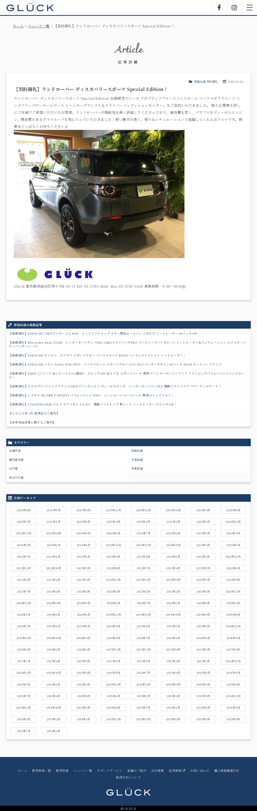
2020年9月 (84, 603)
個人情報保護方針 (226, 770)
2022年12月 (233, 556)
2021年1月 (203, 591)
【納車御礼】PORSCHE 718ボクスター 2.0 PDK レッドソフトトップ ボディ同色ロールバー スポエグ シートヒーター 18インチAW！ (105, 333)
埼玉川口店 (16, 477)
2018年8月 (113, 638)
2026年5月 (54, 510)
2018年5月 (203, 638)
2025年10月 (173, 510)
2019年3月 (143, 626)
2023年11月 (143, 545)
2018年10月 (53, 638)
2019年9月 (203, 615)
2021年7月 (24, 591)
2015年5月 (83, 696)
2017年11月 (143, 649)
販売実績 (62, 770)
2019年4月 (113, 626)
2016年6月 (173, 673)
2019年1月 (203, 626)
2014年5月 (203, 707)
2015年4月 (113, 696)
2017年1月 (203, 661)
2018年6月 (173, 638)
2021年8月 (233, 580)
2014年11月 (23, 707)
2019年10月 (173, 615)
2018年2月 (53, 649)
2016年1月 (83, 684)
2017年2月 (173, 661)
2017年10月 (173, 649)
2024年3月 (24, 545)
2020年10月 (53, 603)
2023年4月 (113, 556)
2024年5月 (203, 533)
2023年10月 (173, 545)
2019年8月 (233, 615)
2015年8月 (233, 684)
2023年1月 (203, 556)
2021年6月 (53, 591)
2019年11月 (143, 615)
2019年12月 (113, 615)
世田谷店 (137, 450)
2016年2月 (53, 684)
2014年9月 (84, 707)
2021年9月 (203, 580)
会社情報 (157, 770)
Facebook (219, 7)
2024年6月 (173, 533)
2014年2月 (53, 719)
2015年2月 (173, 696)
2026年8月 (24, 510)
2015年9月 (203, 684)
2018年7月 (143, 638)
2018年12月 (233, 626)
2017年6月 (53, 661)
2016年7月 (143, 673)
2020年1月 (83, 615)
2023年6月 (54, 556)
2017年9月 (203, 649)
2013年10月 (173, 719)
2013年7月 (24, 731)
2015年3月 (143, 696)
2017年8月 (233, 649)
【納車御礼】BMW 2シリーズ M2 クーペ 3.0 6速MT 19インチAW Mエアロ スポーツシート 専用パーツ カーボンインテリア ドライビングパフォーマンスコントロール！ (126, 375)
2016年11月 (23, 673)
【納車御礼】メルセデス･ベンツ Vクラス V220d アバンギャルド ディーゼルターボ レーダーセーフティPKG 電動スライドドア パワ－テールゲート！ (115, 386)
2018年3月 (24, 649)
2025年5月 (84, 522)
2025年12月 (113, 510)
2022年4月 (233, 568)
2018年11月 (23, 638)
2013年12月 (113, 719)
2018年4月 (233, 638)
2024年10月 (53, 533)
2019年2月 (173, 626)
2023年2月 (173, 556)
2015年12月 (113, 684)
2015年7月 (24, 696)
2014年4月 (233, 707)
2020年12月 (233, 591)
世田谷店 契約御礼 (206, 81)
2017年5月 (83, 661)
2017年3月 (143, 661)
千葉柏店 (137, 460)
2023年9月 (203, 545)
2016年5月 (203, 673)
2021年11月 (143, 580)
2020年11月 (23, 603)
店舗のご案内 (136, 770)
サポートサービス (109, 770)
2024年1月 (84, 545)
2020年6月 (173, 603)
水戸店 (13, 468)
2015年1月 (203, 696)
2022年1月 (83, 580)
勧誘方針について (128, 777)
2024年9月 (84, 533)
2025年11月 (143, 510)
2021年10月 (173, 580)
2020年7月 (143, 603)
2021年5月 (83, 591)
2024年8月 (113, 533)
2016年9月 (84, 673)
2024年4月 (233, 533)
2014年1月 (83, 719)
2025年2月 (173, 522)
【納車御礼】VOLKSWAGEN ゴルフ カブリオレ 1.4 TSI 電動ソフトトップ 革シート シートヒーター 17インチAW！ (93, 404)
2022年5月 (203, 568)
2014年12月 (233, 696)
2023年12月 (113, 545)
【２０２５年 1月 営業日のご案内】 (34, 413)
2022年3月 (24, 580)
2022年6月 (173, 568)
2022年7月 (143, 568)
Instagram (234, 7)
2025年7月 (24, 522)
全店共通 (15, 450)
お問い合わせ (199, 770)
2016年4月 (233, 673)
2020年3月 (24, 615)
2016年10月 (53, 673)
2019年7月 (24, 626)
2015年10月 (173, 684)
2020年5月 (203, 603)
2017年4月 (113, 661)
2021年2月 (173, 591)
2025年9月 (203, 510)
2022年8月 (113, 568)
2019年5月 (84, 626)
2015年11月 (143, 684)
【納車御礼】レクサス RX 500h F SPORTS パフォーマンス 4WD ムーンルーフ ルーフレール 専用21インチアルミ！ (91, 395)
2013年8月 (233, 719)
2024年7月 (144, 533)
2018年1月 (83, 649)
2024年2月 (54, 545)
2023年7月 (24, 556)
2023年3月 (143, 556)
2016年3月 (24, 684)
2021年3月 (143, 591)
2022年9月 (84, 568)
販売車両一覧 (41, 770)
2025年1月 (203, 522)
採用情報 (175, 770)
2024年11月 (23, 533)
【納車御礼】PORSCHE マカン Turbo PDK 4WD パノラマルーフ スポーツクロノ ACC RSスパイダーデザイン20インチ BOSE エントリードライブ (115, 364)
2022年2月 (53, 580)
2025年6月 (54, 522)
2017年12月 (113, 649)
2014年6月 (173, 707)
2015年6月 (53, 696)
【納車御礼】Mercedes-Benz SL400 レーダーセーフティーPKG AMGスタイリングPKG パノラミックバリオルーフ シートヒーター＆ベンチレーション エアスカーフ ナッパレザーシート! (127, 344)
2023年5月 (84, 556)
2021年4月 (113, 591)
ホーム (18, 25)
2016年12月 (233, 661)
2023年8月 (233, 545)
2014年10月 (53, 707)
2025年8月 (233, 510)
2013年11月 (143, 719)
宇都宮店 (137, 468)
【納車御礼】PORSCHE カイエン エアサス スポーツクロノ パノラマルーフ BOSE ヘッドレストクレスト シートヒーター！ (97, 355)
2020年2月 (53, 615)
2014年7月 (143, 707)
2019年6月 (54, 626)
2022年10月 (53, 568)
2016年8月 (113, 673)
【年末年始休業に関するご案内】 (32, 422)
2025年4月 (113, 522)
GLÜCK (30, 7)
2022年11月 (23, 568)
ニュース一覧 (39, 25)
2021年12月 (113, 580)
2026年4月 (84, 510)
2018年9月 (84, 638)
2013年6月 (53, 731)
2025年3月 (143, 522)
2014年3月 (24, 719)
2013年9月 (203, 719)
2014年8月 (113, 707)
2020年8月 (113, 603)
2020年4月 (233, 603)
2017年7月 (24, 661)
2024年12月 (233, 522)
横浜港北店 (16, 460)
